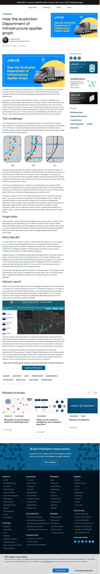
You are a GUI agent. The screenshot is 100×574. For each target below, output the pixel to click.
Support (77, 502)
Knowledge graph (76, 112)
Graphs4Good (79, 492)
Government (7, 14)
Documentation (32, 495)
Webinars (54, 508)
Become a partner (56, 517)
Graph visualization (77, 124)
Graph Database (8, 502)
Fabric (50, 249)
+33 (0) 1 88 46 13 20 (86, 523)
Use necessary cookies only (83, 570)
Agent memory (31, 483)
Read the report (77, 2)
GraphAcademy (32, 505)
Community (30, 489)
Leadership (78, 495)
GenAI (5, 532)
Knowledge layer (8, 511)
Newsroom (78, 499)
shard (11, 246)
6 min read (8, 430)
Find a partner (55, 520)
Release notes (31, 508)
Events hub (54, 483)
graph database (51, 376)
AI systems (6, 526)
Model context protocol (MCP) (12, 545)
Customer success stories (35, 538)
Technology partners (57, 532)
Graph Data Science (9, 505)
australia (6, 376)
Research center (56, 502)
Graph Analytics (37, 376)
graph (26, 376)
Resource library (56, 499)
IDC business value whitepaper (36, 545)
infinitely (5, 246)
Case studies (7, 529)
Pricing (5, 514)
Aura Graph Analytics (10, 483)
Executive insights (33, 541)
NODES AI (54, 495)
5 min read (40, 432)
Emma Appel (14, 39)
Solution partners (56, 529)
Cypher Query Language (10, 495)
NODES (53, 492)
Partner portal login (57, 526)
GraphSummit (55, 489)
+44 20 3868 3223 (83, 520)
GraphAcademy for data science (37, 529)
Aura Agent (6, 486)
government (17, 376)
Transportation (46, 380)
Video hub (54, 505)
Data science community (34, 517)
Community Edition (9, 492)
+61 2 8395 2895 (86, 529)
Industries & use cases (10, 539)
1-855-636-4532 (82, 514)
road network (33, 380)
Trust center (79, 505)
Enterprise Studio (8, 489)
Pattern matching (8, 548)
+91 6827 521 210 (83, 532)
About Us (77, 480)
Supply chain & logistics (78, 116)
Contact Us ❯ (79, 510)
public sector (21, 380)
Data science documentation (36, 520)
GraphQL (6, 508)
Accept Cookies (60, 570)
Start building (50, 462)
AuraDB (89, 124)
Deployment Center (33, 499)
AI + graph (30, 480)
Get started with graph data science (38, 523)
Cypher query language (21, 262)
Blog (52, 480)
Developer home (32, 492)
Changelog (30, 486)
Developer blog (32, 502)
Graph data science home (35, 526)
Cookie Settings (46, 562)
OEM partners (55, 523)
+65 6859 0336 (87, 526)
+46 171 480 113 (85, 517)
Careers (77, 486)
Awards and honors (81, 483)
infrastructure (8, 380)
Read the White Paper (33, 368)
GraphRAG (6, 536)
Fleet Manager (7, 499)
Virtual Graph (7, 517)
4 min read (73, 427)
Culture (77, 489)
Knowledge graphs (9, 542)
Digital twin (74, 128)
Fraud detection (76, 120)
